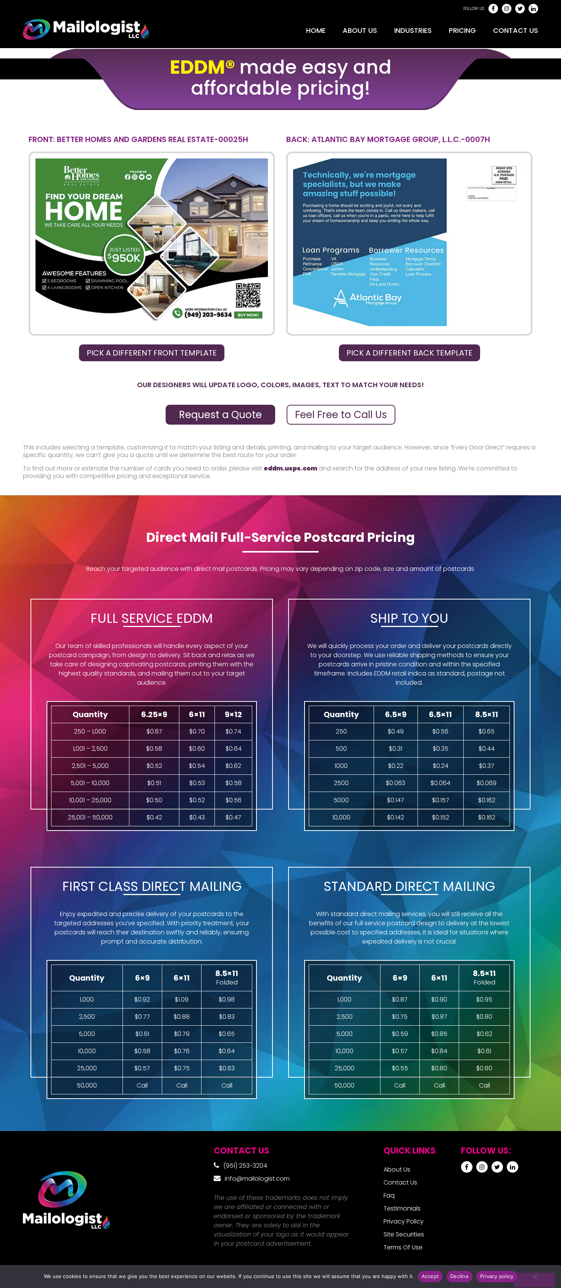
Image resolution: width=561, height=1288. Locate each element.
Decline (459, 1276)
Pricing (462, 30)
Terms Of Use (403, 1247)
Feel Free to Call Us (341, 415)
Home (316, 30)
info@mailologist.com (257, 1178)
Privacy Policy (404, 1221)
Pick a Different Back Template (409, 352)
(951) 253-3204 (245, 1165)
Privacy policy (497, 1276)
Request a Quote (220, 415)
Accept (430, 1276)
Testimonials (402, 1208)
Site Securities (404, 1234)
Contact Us (515, 30)
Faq (389, 1195)
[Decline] (534, 1280)
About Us (360, 30)
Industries (413, 30)
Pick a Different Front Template (152, 352)
